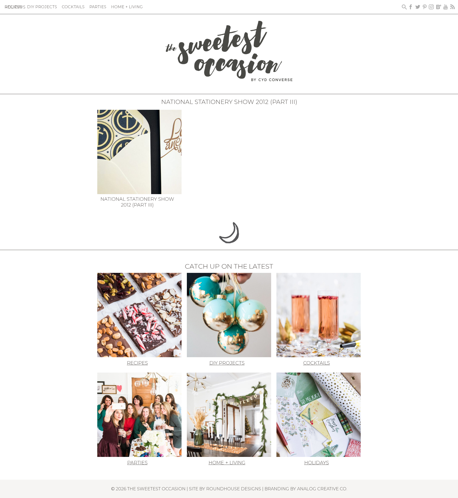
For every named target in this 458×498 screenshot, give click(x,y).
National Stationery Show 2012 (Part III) (137, 202)
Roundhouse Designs (233, 488)
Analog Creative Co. (322, 488)
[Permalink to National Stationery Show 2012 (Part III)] (139, 151)
